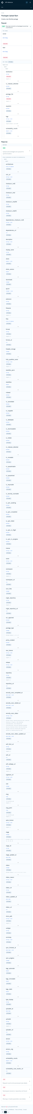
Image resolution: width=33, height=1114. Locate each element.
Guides (5, 1109)
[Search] (26, 2)
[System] (5, 1112)
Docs (2, 1109)
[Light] (3, 1112)
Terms (16, 1109)
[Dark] (8, 1112)
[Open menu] (30, 2)
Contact (25, 1109)
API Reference (11, 1109)
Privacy (20, 1109)
